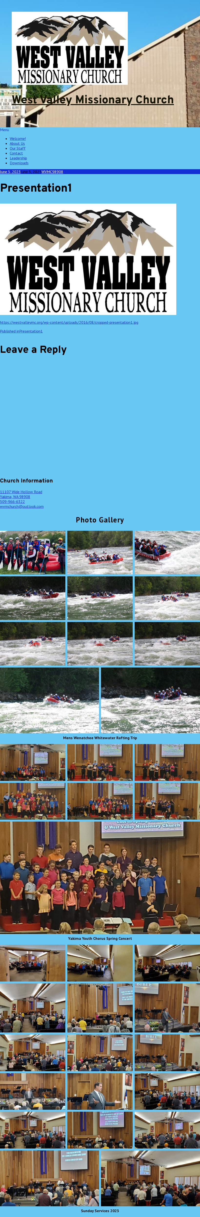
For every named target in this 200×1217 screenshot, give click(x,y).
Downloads (19, 162)
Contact (16, 153)
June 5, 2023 (10, 171)
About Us (17, 143)
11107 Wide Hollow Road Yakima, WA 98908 (21, 494)
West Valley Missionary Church (93, 100)
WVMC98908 (52, 171)
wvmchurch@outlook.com (22, 506)
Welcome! (18, 138)
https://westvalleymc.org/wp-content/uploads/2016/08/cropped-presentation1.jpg (69, 322)
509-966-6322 (12, 501)
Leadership (18, 158)
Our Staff (18, 148)
